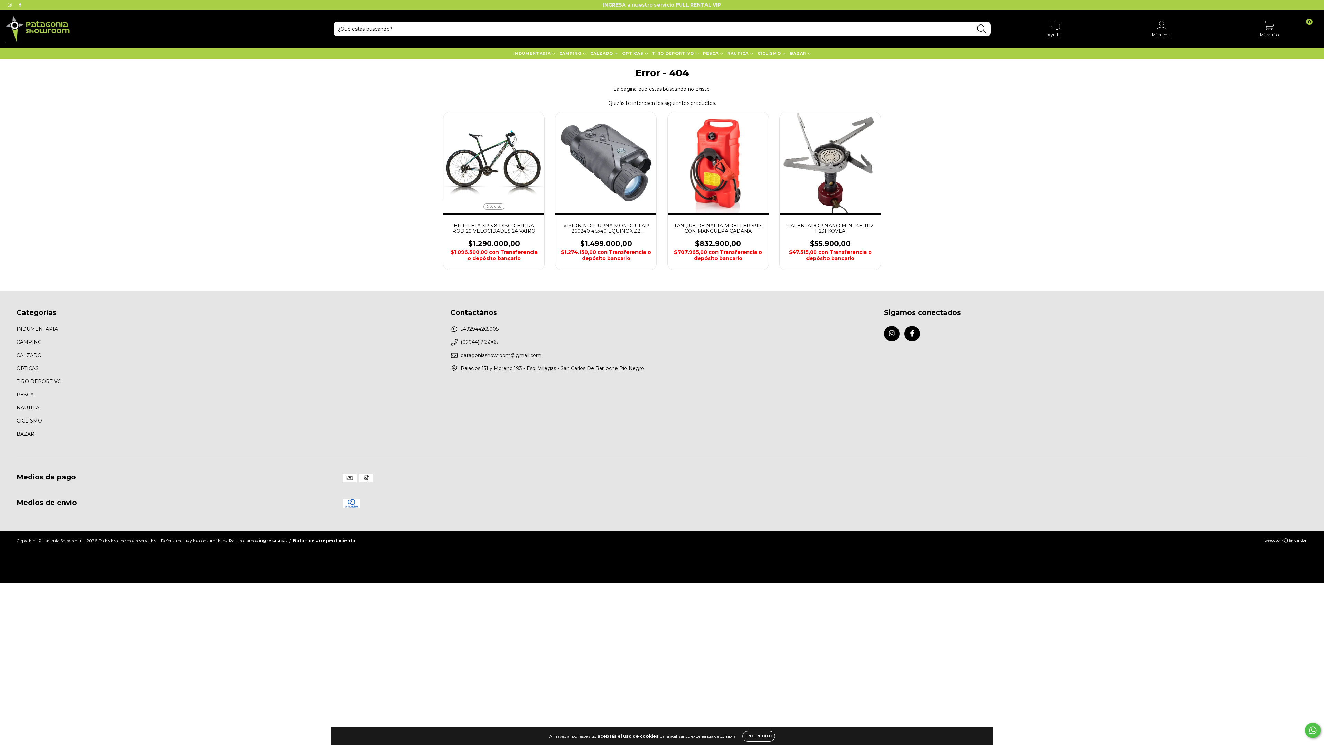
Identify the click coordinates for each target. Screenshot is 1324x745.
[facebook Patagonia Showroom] (20, 5)
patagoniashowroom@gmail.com (501, 355)
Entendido (758, 736)
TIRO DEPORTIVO (673, 53)
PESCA (711, 53)
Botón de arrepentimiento (324, 540)
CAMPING (571, 53)
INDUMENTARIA (532, 53)
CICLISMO (770, 53)
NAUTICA (738, 53)
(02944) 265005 (479, 342)
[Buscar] (982, 29)
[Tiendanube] (1285, 541)
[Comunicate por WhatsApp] (1313, 730)
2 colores (494, 206)
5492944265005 (480, 329)
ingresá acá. (273, 540)
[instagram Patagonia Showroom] (10, 5)
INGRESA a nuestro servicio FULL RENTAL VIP (662, 5)
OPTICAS (633, 53)
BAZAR (799, 53)
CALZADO (602, 53)
